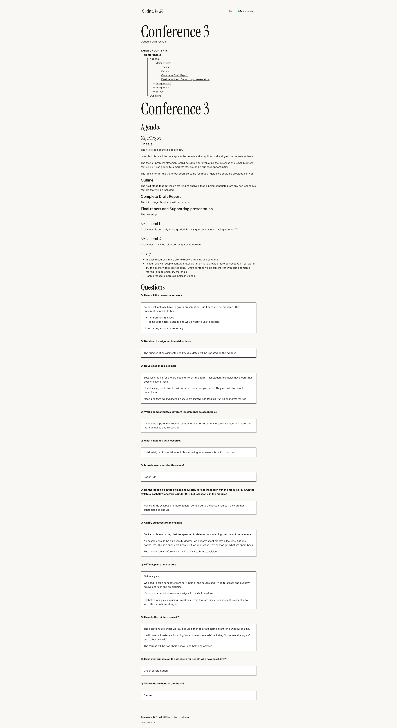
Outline (165, 71)
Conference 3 (152, 54)
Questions (155, 95)
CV (230, 11)
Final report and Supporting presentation (185, 79)
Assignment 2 (164, 87)
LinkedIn (175, 717)
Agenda (154, 58)
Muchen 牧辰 (152, 11)
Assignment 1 (163, 83)
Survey (160, 91)
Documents (246, 11)
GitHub (166, 717)
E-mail (159, 717)
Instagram (185, 717)
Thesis (165, 67)
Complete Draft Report (174, 75)
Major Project (163, 63)
